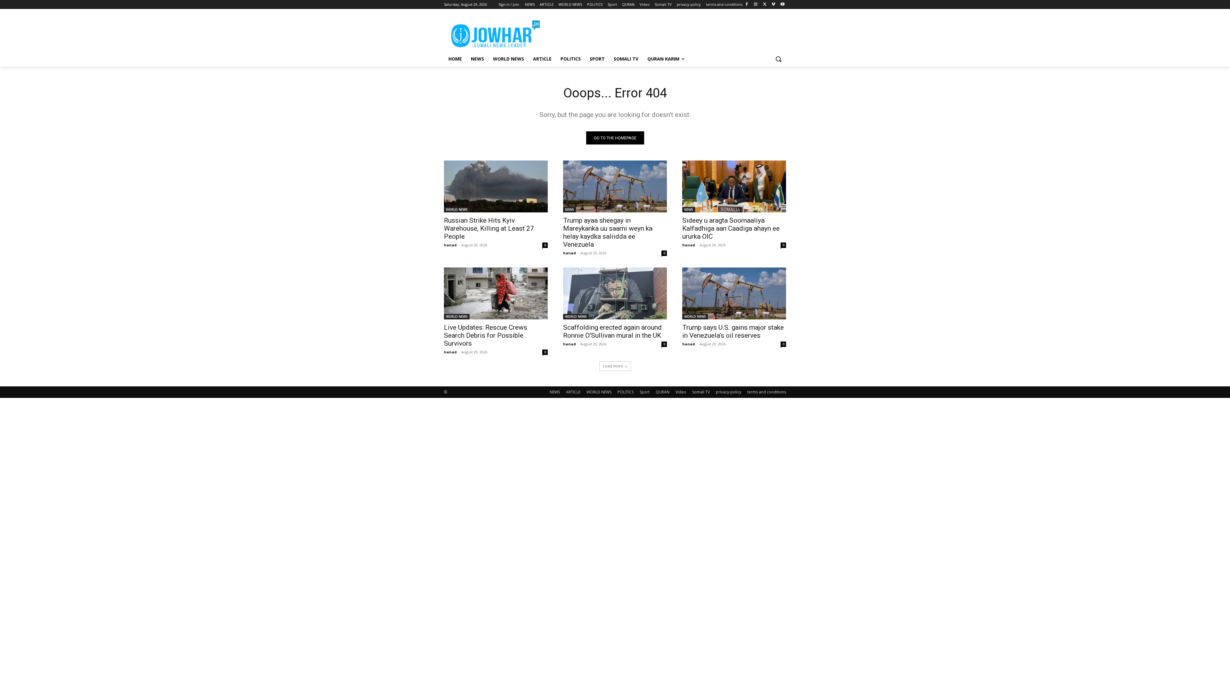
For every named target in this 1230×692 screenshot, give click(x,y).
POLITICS (626, 392)
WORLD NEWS (457, 209)
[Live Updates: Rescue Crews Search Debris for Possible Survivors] (496, 293)
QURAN (662, 392)
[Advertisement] (663, 32)
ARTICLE (573, 392)
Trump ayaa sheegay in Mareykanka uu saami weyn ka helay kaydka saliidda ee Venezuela (607, 232)
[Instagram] (755, 4)
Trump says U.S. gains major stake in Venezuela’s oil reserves (733, 331)
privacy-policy (728, 392)
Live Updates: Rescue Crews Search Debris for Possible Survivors (485, 335)
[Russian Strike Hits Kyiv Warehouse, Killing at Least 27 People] (496, 186)
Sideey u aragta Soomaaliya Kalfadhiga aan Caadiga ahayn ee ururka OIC (731, 228)
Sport (645, 392)
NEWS (569, 209)
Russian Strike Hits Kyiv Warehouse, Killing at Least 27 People (489, 228)
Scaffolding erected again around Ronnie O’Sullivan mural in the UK (612, 331)
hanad (450, 245)
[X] (764, 4)
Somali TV (701, 392)
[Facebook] (746, 4)
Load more (613, 366)
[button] (778, 59)
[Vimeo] (773, 4)
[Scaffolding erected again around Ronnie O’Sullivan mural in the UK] (615, 293)
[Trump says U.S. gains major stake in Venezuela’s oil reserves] (734, 293)
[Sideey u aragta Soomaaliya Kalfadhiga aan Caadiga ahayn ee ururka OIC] (734, 186)
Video (681, 392)
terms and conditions (766, 392)
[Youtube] (782, 4)
